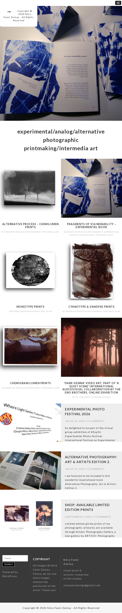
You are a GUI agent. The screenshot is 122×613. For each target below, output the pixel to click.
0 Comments (96, 421)
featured (47, 232)
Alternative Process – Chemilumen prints (30, 226)
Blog (75, 397)
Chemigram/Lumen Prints (30, 383)
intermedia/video (101, 397)
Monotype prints (31, 306)
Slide (57, 232)
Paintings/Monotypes (32, 311)
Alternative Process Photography (21, 232)
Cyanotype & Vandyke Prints (91, 306)
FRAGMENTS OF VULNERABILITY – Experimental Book (91, 226)
